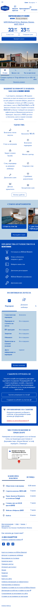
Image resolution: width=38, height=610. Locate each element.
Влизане (34, 10)
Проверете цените (24, 39)
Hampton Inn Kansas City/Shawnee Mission (17, 528)
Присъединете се (24, 9)
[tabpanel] (19, 79)
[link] (18, 421)
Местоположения (7, 524)
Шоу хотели (5, 526)
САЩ (17, 524)
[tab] (5, 71)
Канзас (23, 524)
